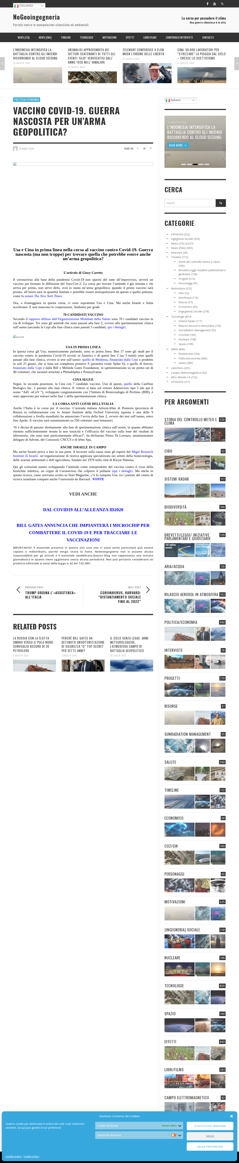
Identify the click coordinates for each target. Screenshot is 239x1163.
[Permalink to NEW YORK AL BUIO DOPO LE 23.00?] (202, 830)
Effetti (174, 349)
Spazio (183, 344)
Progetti (183, 278)
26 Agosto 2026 (185, 58)
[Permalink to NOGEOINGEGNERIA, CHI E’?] (179, 662)
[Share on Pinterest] (150, 148)
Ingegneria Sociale (182, 239)
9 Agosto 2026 (21, 655)
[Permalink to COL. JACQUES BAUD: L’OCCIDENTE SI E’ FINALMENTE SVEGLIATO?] (202, 662)
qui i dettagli (116, 327)
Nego (210, 1136)
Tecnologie (177, 316)
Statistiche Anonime (210, 1126)
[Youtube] (214, 3)
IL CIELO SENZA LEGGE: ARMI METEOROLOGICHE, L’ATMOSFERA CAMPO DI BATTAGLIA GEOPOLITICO (129, 644)
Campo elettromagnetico (186, 372)
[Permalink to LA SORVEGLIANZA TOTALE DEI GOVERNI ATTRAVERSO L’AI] (202, 941)
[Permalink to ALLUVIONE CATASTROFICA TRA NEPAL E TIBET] (201, 73)
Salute (182, 363)
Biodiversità (186, 353)
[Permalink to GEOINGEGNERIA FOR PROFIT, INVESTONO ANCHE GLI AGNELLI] (218, 830)
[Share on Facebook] (137, 148)
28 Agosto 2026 (21, 67)
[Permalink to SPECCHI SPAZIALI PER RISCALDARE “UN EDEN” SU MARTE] (202, 1025)
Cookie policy (14, 1156)
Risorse (183, 302)
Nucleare (184, 339)
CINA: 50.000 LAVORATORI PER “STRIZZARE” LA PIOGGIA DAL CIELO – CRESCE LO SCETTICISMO (147, 53)
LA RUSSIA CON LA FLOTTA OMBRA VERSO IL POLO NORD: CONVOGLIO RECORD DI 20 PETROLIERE (33, 644)
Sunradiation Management (195, 330)
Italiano (26, 5)
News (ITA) (177, 243)
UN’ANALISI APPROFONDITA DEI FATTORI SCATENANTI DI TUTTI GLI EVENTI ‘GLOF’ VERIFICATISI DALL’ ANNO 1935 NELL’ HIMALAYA (36, 55)
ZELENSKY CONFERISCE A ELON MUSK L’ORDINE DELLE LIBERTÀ (88, 51)
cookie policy (31, 1156)
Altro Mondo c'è (180, 377)
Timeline (176, 257)
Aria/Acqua (185, 297)
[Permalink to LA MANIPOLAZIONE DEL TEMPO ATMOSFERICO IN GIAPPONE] (218, 435)
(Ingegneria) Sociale (190, 311)
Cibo (181, 293)
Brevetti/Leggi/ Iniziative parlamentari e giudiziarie (187, 536)
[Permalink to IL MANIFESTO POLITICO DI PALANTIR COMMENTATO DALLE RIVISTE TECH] (218, 941)
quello (128, 384)
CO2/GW (184, 335)
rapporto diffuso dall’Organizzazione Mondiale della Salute (69, 319)
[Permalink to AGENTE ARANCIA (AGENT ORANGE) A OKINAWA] (179, 774)
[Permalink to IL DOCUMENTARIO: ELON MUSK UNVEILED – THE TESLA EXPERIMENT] (218, 1081)
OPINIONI (177, 234)
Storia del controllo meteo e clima (199, 262)
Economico (185, 306)
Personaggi (185, 283)
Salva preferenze (210, 1146)
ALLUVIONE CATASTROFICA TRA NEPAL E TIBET (198, 51)
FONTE (98, 479)
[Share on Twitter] (144, 148)
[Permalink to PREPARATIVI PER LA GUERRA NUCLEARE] (179, 969)
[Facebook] (207, 3)
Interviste (176, 252)
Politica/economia (26, 99)
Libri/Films (177, 368)
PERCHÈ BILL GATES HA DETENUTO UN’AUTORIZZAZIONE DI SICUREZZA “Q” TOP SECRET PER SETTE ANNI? (83, 644)
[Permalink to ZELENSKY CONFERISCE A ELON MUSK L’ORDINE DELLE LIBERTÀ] (92, 73)
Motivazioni (178, 288)
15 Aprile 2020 (26, 149)
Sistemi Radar (187, 321)
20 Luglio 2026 (118, 655)
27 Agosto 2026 (76, 58)
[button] (231, 1116)
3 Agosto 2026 (69, 655)
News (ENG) (178, 248)
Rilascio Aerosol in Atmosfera (196, 325)
